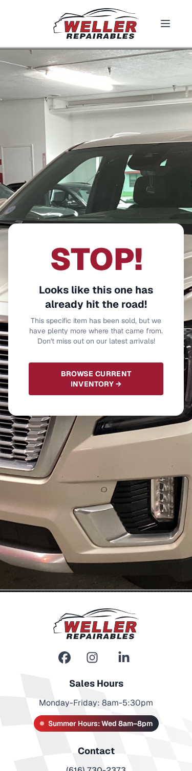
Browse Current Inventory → (96, 379)
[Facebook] (64, 657)
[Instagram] (92, 657)
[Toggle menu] (165, 23)
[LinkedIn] (124, 657)
